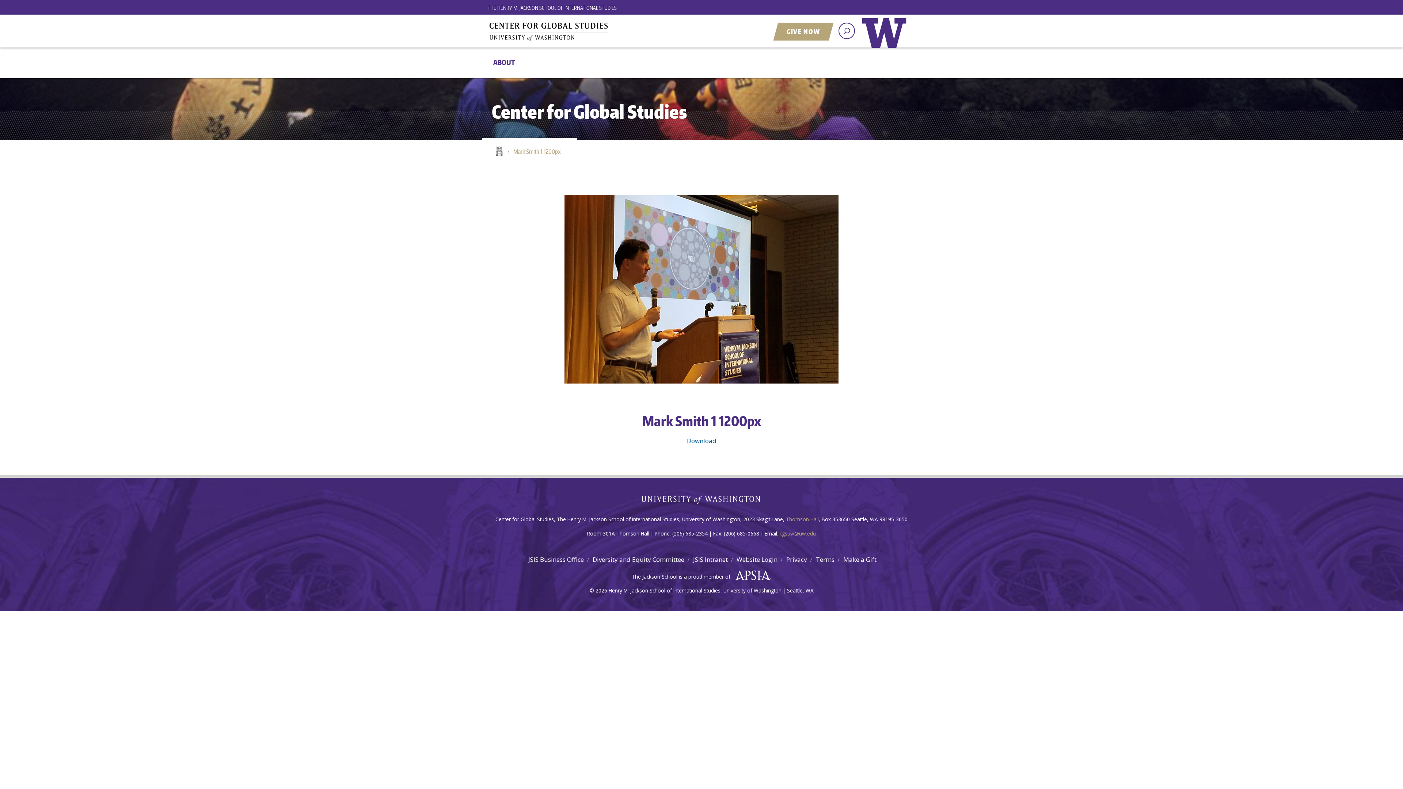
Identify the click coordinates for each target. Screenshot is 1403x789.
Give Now (803, 31)
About (504, 62)
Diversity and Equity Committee (638, 559)
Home (498, 152)
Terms (825, 559)
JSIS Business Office (556, 559)
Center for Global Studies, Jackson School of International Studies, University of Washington (579, 32)
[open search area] (847, 31)
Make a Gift (860, 559)
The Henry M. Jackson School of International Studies (552, 8)
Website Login (757, 559)
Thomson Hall (802, 519)
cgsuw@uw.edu (798, 533)
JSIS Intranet (710, 559)
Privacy (796, 559)
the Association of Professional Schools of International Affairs (751, 576)
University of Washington (886, 38)
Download (701, 441)
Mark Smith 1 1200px (537, 151)
